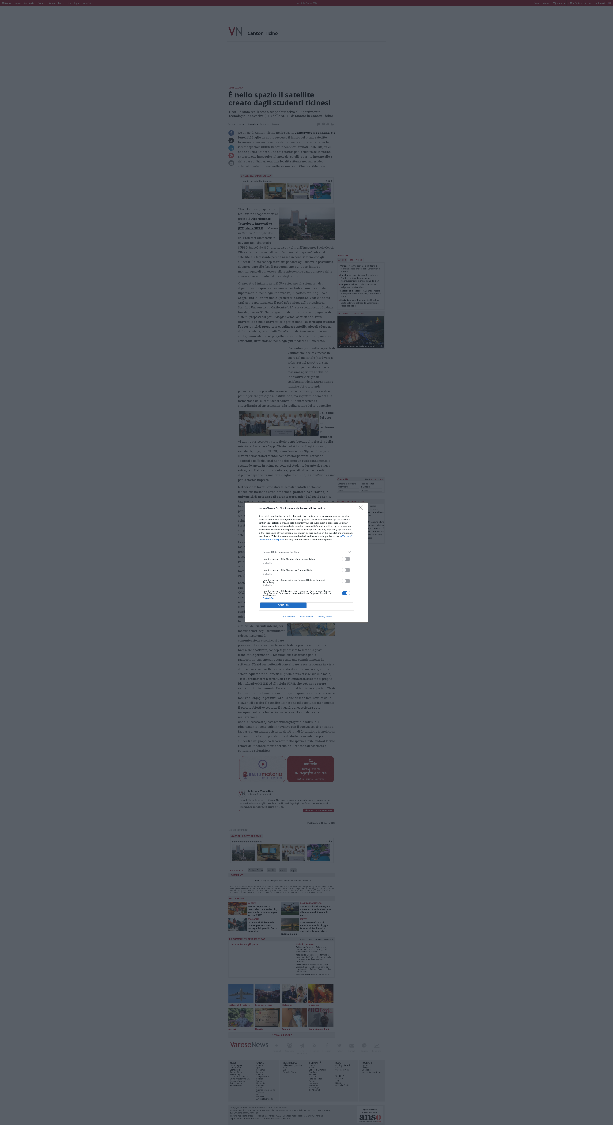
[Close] (362, 509)
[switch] (346, 559)
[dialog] (306, 562)
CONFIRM (283, 605)
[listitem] (306, 552)
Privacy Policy (325, 616)
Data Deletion (288, 616)
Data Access (306, 616)
